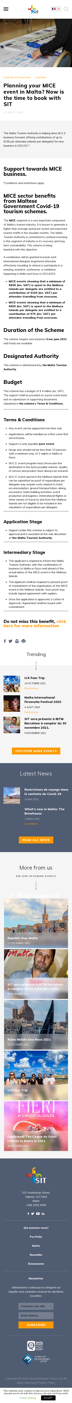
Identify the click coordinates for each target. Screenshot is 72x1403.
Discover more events (36, 751)
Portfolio (36, 1236)
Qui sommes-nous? (36, 1227)
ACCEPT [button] (48, 1397)
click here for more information (34, 623)
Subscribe (36, 1325)
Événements (36, 1263)
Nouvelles (36, 1254)
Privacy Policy (46, 1382)
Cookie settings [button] (27, 1397)
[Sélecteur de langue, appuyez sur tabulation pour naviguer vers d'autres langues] (56, 9)
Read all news (36, 840)
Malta (36, 1245)
